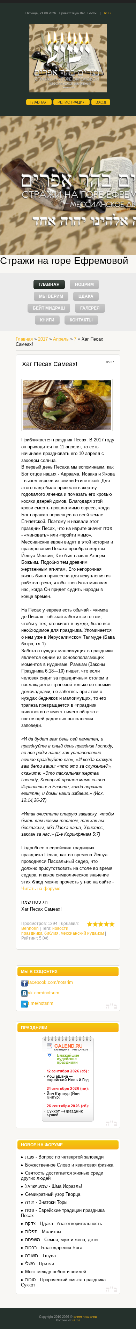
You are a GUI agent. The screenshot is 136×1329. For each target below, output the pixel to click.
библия (51, 933)
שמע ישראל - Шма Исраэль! (53, 1186)
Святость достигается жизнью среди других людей (62, 1175)
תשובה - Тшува (40, 1255)
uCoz (76, 1320)
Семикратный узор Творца (52, 1194)
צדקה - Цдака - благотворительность (63, 1223)
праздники (31, 933)
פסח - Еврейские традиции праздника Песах (63, 1213)
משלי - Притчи (39, 1263)
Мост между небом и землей (55, 1271)
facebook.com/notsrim (50, 982)
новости (60, 928)
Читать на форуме (40, 888)
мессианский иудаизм (82, 933)
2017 (43, 339)
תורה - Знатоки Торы (46, 1202)
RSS (107, 13)
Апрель (61, 339)
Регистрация (71, 102)
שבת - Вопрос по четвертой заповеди (64, 1157)
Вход (101, 102)
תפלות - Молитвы (43, 1231)
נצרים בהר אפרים (85, 1317)
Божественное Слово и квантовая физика (69, 1165)
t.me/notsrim (40, 1003)
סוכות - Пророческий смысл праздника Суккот (63, 1282)
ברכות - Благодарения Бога (53, 1247)
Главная (38, 102)
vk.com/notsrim (43, 992)
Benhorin (30, 928)
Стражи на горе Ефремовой (64, 260)
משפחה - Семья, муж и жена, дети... (63, 1239)
